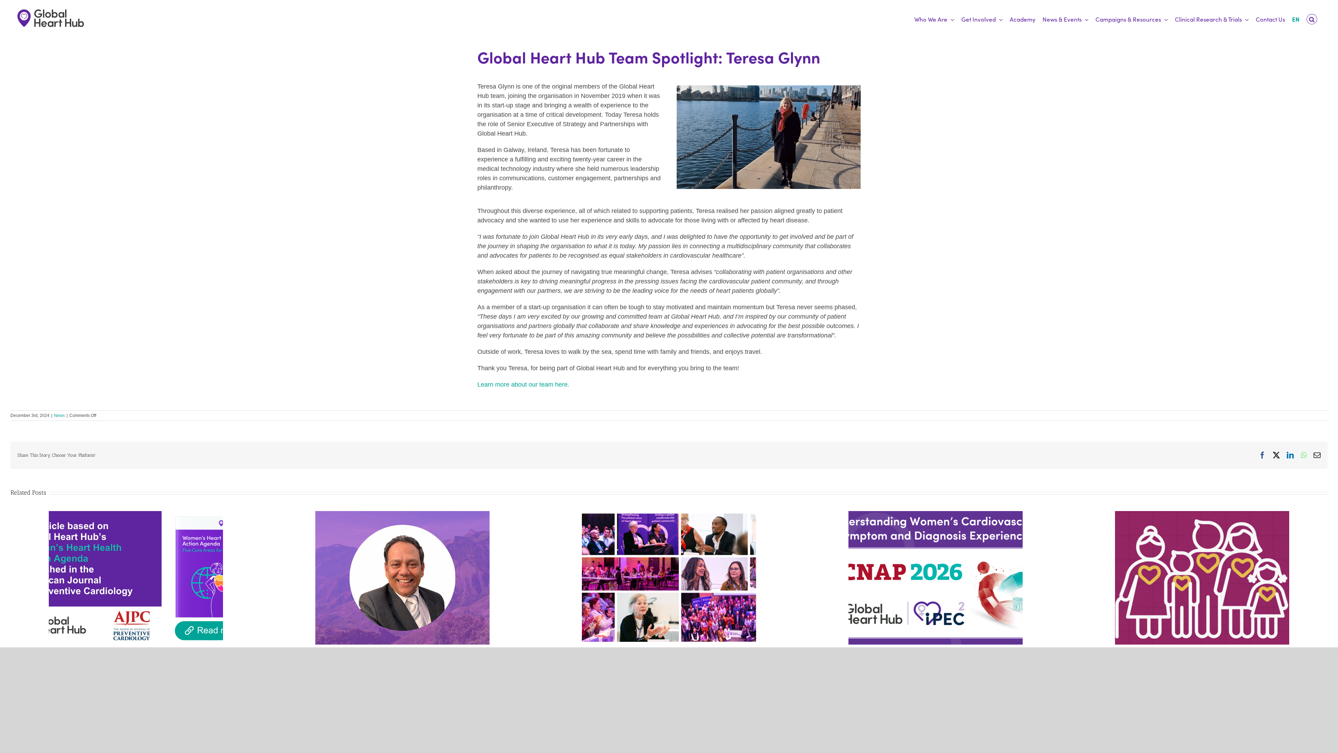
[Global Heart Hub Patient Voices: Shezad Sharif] (402, 514)
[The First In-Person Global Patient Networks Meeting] (669, 514)
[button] (1312, 19)
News (59, 415)
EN (1296, 19)
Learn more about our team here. (523, 384)
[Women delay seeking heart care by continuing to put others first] (935, 514)
